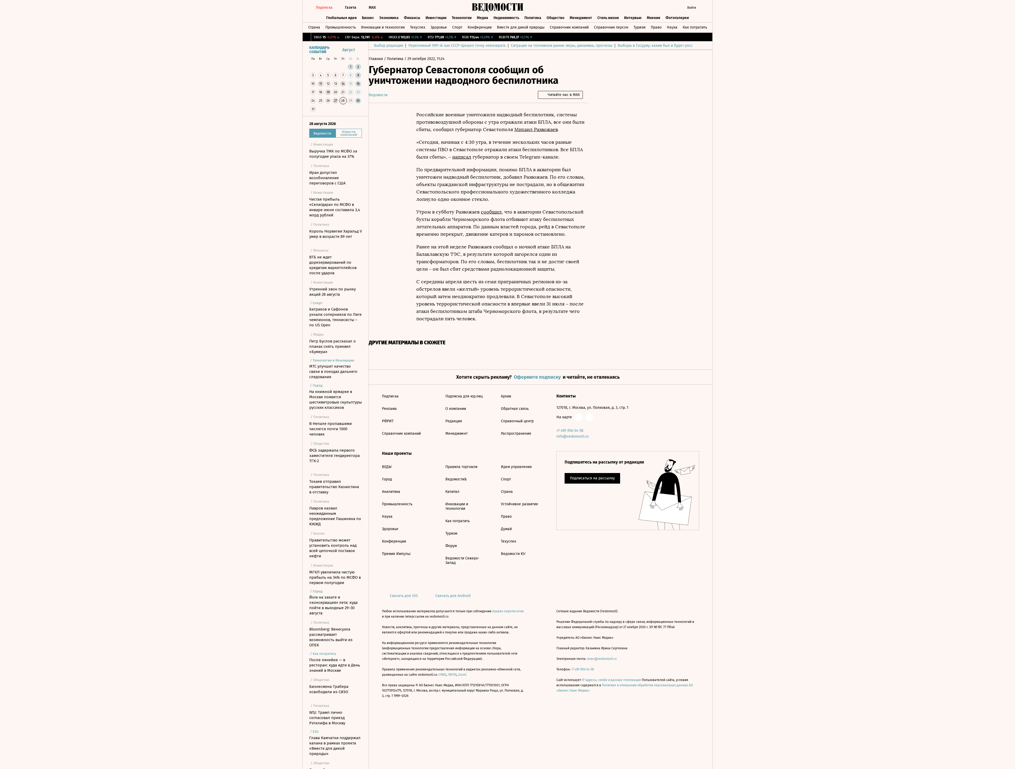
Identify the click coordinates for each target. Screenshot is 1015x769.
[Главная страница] (498, 7)
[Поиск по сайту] (672, 7)
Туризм (639, 27)
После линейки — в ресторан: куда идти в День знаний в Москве (334, 665)
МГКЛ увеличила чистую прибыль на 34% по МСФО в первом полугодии (335, 577)
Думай (506, 529)
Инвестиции (436, 18)
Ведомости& (456, 479)
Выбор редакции (388, 45)
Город (387, 479)
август (348, 49)
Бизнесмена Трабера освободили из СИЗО (328, 689)
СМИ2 (442, 675)
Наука (672, 27)
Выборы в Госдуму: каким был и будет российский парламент (671, 45)
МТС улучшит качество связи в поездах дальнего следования (333, 371)
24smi (462, 675)
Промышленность (340, 27)
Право (656, 27)
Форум (451, 546)
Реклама (389, 408)
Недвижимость (506, 18)
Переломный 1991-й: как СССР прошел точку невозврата (457, 45)
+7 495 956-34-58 (569, 430)
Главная (376, 59)
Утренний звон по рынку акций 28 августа (332, 292)
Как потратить (695, 27)
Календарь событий (319, 50)
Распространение (516, 433)
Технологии (462, 18)
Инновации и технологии (383, 27)
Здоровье (439, 27)
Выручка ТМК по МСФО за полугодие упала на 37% (333, 154)
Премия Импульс (396, 554)
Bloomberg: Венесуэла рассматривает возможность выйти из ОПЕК (331, 637)
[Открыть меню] (704, 8)
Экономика (389, 18)
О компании (455, 408)
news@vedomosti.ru (602, 659)
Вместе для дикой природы (521, 27)
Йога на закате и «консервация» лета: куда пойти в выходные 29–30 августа (333, 605)
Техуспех (417, 27)
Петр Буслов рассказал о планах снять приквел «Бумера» (332, 346)
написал (461, 157)
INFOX (452, 675)
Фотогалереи (677, 18)
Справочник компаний (569, 27)
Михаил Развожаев (536, 129)
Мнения (653, 18)
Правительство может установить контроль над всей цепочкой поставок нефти (333, 548)
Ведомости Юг (513, 554)
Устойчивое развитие (519, 504)
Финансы (412, 18)
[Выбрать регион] (662, 7)
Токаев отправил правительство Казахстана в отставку (334, 486)
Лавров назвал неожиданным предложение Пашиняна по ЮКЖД (335, 516)
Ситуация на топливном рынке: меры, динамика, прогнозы (561, 45)
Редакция (453, 421)
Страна (314, 27)
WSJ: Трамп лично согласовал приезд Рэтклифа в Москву (327, 717)
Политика (532, 18)
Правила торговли (461, 467)
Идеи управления (516, 467)
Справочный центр (517, 421)
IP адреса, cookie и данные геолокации (611, 680)
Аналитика (391, 491)
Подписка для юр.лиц (464, 396)
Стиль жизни (608, 18)
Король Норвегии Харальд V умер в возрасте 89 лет (335, 234)
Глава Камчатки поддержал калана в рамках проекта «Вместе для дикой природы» (335, 745)
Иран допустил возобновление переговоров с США (327, 178)
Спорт (457, 27)
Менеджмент (581, 18)
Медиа (482, 18)
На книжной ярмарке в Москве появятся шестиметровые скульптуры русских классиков (335, 399)
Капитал (452, 491)
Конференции (480, 27)
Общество (555, 18)
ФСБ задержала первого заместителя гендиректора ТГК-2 (334, 455)
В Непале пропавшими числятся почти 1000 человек (330, 429)
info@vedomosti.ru (572, 436)
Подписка (390, 396)
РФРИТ (388, 421)
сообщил (491, 212)
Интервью (633, 18)
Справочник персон (611, 27)
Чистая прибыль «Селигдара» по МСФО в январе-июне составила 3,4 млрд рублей (334, 207)
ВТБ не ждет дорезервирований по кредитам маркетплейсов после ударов (333, 265)
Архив (506, 396)
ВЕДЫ (386, 467)
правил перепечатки (508, 611)
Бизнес (368, 18)
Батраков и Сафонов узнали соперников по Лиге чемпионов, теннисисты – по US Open (335, 317)
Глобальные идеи (341, 18)
